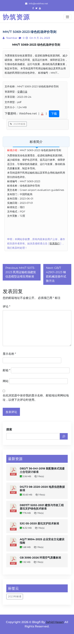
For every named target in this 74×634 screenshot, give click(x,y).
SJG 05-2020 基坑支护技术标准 (39, 523)
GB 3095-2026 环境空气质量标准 (40, 557)
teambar (11, 38)
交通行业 (22, 91)
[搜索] (64, 436)
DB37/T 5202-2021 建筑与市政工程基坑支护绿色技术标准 (42, 507)
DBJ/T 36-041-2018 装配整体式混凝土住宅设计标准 (42, 470)
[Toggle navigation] (67, 17)
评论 (6, 306)
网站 (5, 381)
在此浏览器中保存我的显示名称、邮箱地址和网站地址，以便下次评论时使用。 (36, 397)
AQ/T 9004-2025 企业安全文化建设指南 (42, 541)
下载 (54, 113)
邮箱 (6, 370)
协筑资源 (16, 17)
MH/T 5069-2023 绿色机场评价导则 (36, 44)
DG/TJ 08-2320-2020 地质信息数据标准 (42, 488)
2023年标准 (18, 124)
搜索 (9, 429)
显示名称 (9, 353)
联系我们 (55, 243)
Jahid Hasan (55, 622)
